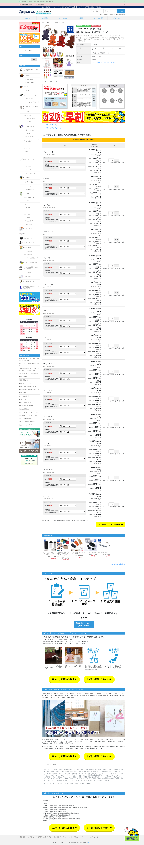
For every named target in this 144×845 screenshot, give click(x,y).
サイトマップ (84, 837)
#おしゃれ (109, 62)
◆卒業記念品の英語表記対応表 (27, 386)
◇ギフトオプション (28, 276)
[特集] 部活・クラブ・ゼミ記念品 (28, 415)
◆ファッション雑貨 (52, 22)
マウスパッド (27, 166)
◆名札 (25, 233)
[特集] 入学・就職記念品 (25, 418)
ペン (25, 163)
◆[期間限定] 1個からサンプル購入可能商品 (31, 287)
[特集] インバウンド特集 (25, 425)
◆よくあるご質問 (24, 396)
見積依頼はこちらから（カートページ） (83, 624)
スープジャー (27, 200)
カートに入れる (106, 524)
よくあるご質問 (98, 18)
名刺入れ (26, 90)
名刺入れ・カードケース (30, 130)
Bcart (89, 842)
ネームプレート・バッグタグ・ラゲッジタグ (31, 182)
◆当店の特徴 (22, 393)
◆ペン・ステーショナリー (30, 159)
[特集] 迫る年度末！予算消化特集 (28, 422)
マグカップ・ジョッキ (29, 118)
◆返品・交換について (25, 402)
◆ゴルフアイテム (28, 177)
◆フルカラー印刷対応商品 (30, 262)
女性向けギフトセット (29, 82)
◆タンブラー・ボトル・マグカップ (30, 107)
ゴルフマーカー (28, 186)
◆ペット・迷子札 (28, 228)
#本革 (114, 62)
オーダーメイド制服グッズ (31, 258)
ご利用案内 (45, 18)
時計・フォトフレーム (29, 197)
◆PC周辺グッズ (27, 238)
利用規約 (75, 837)
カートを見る (63, 18)
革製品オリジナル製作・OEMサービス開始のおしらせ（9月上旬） (38, 1)
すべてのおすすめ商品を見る (116, 564)
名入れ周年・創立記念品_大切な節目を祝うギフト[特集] (29, 359)
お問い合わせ (116, 18)
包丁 (25, 204)
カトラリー (27, 217)
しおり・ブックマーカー (30, 173)
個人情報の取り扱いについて (62, 837)
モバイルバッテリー (29, 98)
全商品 (43, 22)
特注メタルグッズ (28, 254)
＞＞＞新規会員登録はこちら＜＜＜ (52, 125)
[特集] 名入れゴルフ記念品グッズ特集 (29, 364)
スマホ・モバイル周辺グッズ (31, 102)
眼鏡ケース (27, 148)
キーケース (27, 145)
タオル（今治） (28, 272)
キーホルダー (62, 22)
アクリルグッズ (28, 251)
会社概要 (80, 18)
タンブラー (27, 111)
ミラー (26, 155)
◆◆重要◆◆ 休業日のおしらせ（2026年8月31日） (34, 4)
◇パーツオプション (28, 281)
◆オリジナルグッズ (28, 247)
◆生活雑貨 (26, 193)
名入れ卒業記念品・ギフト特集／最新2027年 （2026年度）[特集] (29, 369)
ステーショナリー (28, 169)
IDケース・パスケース (29, 136)
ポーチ (26, 151)
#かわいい (103, 62)
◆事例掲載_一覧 (23, 380)
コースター (27, 207)
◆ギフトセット (27, 75)
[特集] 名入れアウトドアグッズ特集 (29, 412)
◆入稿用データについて (25, 383)
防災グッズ (27, 214)
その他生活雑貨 (28, 224)
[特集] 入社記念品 (24, 409)
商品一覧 (27, 18)
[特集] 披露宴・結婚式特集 (26, 405)
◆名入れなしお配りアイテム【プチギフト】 (30, 267)
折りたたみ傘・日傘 (29, 221)
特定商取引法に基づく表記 (43, 837)
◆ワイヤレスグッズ (28, 242)
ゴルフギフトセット (29, 189)
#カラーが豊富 (96, 62)
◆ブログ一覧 (22, 399)
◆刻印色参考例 (23, 377)
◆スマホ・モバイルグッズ (30, 95)
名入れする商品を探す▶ (64, 679)
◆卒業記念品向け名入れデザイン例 (29, 389)
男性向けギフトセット (29, 79)
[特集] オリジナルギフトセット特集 (29, 373)
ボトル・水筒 (27, 115)
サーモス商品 (27, 122)
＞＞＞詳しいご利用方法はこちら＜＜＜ (53, 128)
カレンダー (27, 210)
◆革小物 (25, 87)
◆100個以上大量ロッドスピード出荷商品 (31, 69)
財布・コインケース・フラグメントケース (31, 140)
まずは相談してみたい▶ (99, 679)
